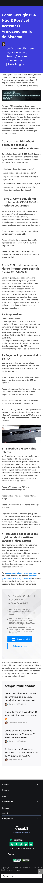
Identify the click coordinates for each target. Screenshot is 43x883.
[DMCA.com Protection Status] (26, 860)
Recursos (6, 785)
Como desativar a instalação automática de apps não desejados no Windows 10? (21, 697)
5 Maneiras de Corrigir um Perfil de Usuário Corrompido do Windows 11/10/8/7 (21, 752)
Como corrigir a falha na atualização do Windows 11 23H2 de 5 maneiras (20, 734)
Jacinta (11, 48)
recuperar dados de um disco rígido (21, 573)
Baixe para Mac (20, 646)
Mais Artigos (16, 64)
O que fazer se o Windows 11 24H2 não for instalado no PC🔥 (21, 715)
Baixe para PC (21, 639)
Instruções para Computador (17, 58)
